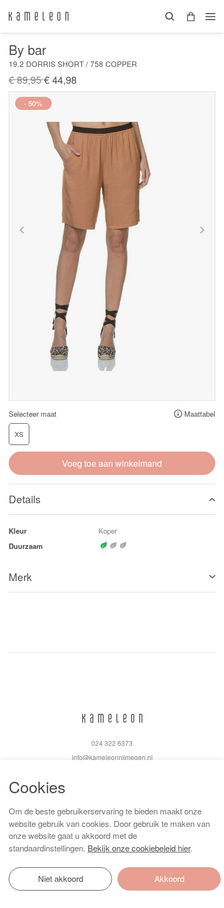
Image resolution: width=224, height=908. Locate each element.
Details (25, 498)
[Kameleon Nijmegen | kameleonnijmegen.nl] (39, 16)
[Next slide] (202, 230)
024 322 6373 (112, 743)
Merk (20, 576)
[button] (187, 16)
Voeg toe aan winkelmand (112, 463)
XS (19, 433)
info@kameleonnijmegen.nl (112, 757)
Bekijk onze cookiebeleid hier (139, 848)
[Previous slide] (22, 230)
